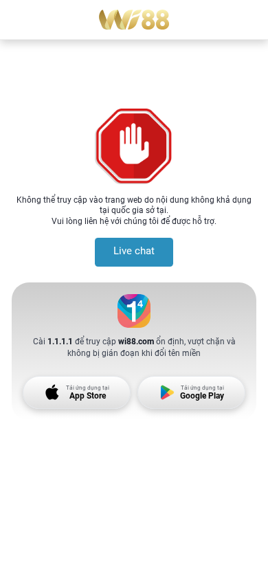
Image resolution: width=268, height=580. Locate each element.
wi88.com (136, 341)
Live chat (134, 251)
